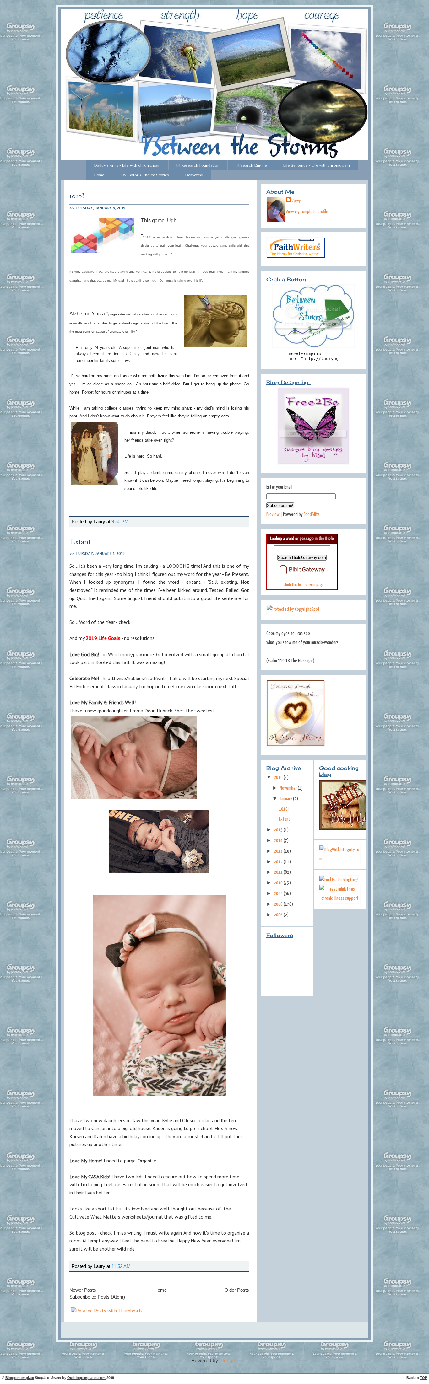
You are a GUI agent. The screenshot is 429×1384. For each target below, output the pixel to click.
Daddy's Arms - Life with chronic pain (127, 165)
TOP (423, 1378)
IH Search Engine (251, 165)
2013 (279, 851)
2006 (279, 915)
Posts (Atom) (111, 1297)
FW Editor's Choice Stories (144, 175)
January (286, 799)
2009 (279, 893)
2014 (279, 840)
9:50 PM (119, 521)
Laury (296, 201)
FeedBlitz (311, 514)
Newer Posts (82, 1290)
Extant (80, 542)
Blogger (227, 1360)
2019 (279, 777)
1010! (76, 196)
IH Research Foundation (198, 165)
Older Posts (237, 1290)
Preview (273, 514)
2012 (279, 862)
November (289, 788)
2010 (279, 883)
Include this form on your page (302, 585)
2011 (279, 872)
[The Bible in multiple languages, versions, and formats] (302, 575)
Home (99, 175)
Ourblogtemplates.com (86, 1378)
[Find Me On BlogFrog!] (339, 879)
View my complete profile (307, 211)
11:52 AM (121, 1266)
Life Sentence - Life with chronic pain (316, 165)
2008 (279, 904)
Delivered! (194, 175)
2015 (279, 830)
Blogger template (19, 1378)
